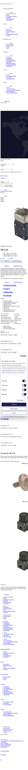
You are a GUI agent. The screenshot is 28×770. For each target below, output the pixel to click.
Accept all (14, 404)
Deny (14, 413)
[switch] (24, 385)
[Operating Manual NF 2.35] (2, 348)
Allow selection (14, 408)
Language (3, 178)
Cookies (5, 732)
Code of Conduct (7, 730)
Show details (20, 400)
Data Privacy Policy (7, 729)
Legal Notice (6, 728)
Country (2, 165)
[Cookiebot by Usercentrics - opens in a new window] (20, 356)
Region (2, 160)
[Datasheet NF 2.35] (2, 339)
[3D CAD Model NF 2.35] (2, 450)
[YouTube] (5, 724)
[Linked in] (5, 720)
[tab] (15, 285)
